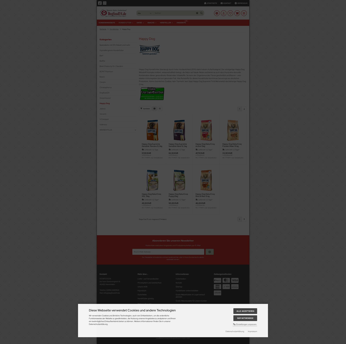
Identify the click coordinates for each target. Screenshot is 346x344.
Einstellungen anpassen (246, 324)
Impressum (252, 331)
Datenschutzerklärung (235, 331)
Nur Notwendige (245, 318)
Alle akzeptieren (245, 311)
